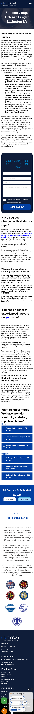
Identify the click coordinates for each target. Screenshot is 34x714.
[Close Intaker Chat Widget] (32, 689)
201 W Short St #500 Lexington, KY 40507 (15, 659)
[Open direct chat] (29, 689)
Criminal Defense (6, 674)
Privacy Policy (5, 649)
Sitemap (3, 694)
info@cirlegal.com (8, 664)
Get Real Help (17, 207)
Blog (2, 696)
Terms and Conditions (7, 651)
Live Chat (24, 499)
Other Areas (4, 683)
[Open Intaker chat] (12, 713)
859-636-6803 (12, 398)
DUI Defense (5, 677)
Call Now (9, 499)
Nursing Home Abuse (7, 679)
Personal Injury (5, 672)
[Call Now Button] (4, 711)
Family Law (4, 681)
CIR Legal (9, 4)
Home (6, 706)
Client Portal (4, 691)
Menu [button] (30, 3)
